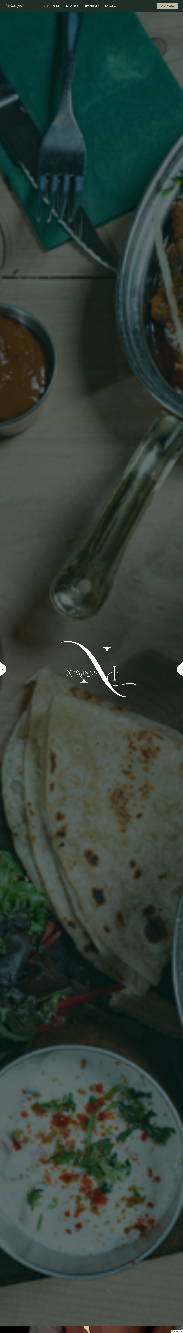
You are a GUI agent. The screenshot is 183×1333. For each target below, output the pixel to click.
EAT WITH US (72, 6)
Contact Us (110, 6)
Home (45, 6)
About (56, 6)
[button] (3, 669)
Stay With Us (91, 6)
